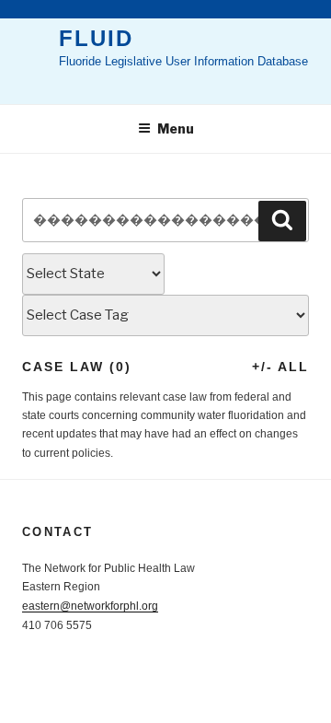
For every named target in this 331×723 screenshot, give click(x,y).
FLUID (96, 38)
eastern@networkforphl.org (90, 606)
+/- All (280, 366)
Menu (175, 128)
